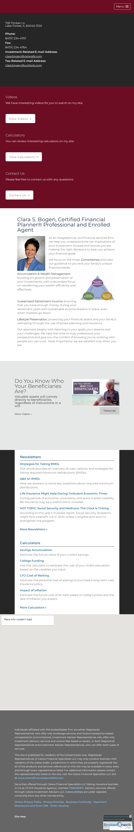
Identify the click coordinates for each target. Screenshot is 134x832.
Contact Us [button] (17, 195)
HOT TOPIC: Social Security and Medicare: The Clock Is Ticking (64, 508)
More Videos (23, 414)
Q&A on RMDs (30, 478)
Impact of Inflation (33, 590)
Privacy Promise (53, 801)
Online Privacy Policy (28, 801)
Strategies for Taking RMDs (39, 464)
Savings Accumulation (36, 550)
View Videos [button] (18, 118)
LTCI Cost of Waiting (34, 575)
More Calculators (33, 607)
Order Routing (59, 805)
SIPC (81, 788)
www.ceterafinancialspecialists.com (40, 778)
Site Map (20, 816)
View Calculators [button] (22, 157)
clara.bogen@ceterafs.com (23, 56)
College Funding (32, 560)
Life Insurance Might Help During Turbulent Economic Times (63, 493)
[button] (122, 6)
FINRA (73, 788)
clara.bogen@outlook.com (23, 65)
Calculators (30, 543)
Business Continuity (78, 801)
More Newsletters (34, 529)
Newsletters (30, 457)
